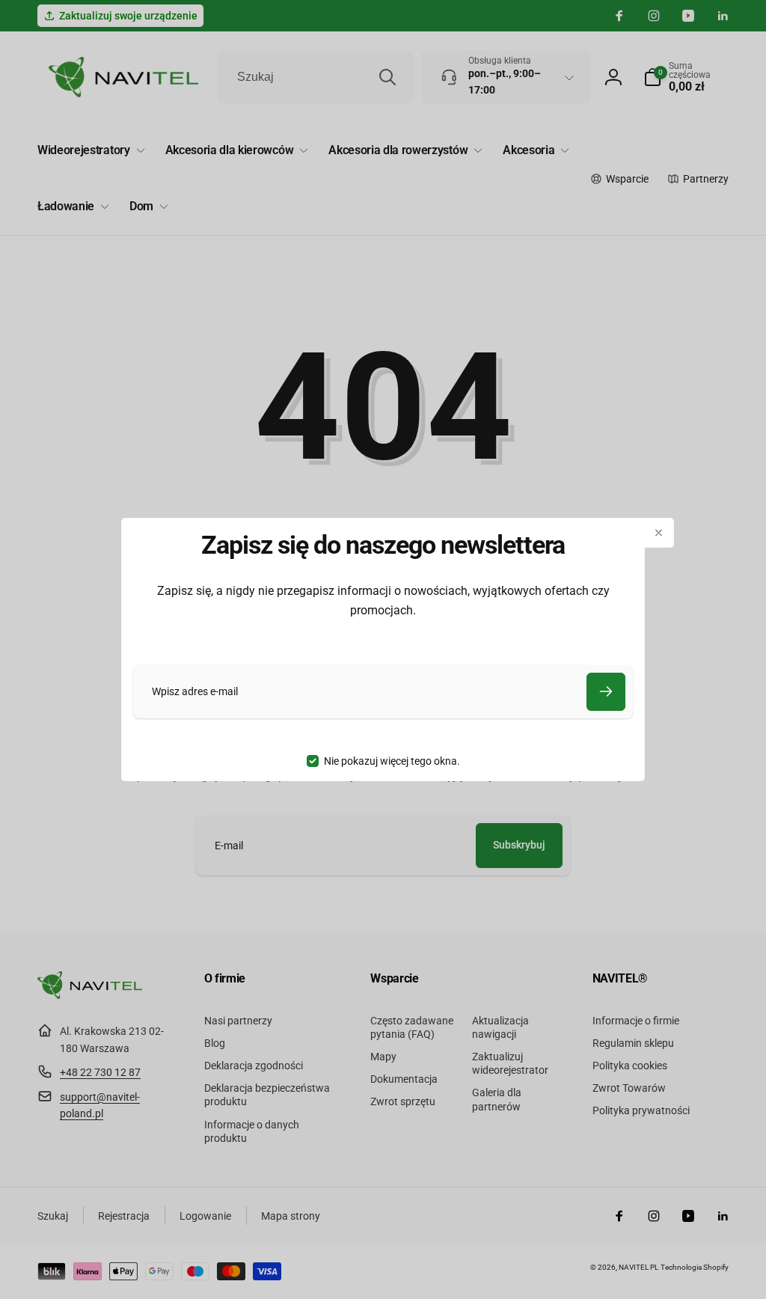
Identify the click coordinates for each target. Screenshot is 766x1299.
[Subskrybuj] (605, 692)
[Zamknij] (659, 533)
